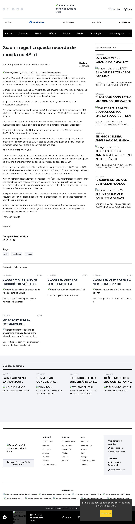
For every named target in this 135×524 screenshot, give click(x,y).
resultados (16, 254)
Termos (84, 465)
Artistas (65, 453)
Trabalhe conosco (49, 465)
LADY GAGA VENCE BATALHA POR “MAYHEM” (112, 60)
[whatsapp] (11, 239)
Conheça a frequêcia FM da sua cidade (18, 463)
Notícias (45, 445)
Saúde (80, 33)
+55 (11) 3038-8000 (117, 470)
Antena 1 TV (66, 449)
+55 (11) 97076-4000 (117, 452)
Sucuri (83, 453)
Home (8, 22)
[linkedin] (14, 239)
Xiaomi (29, 254)
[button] (4, 9)
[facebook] (4, 239)
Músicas (65, 457)
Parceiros (84, 441)
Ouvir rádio (39, 22)
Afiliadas (45, 453)
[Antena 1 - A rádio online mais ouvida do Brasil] (67, 9)
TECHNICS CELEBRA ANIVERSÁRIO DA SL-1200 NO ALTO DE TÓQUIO (112, 139)
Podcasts (96, 22)
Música (52, 33)
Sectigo (84, 457)
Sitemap (84, 449)
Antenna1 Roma (87, 445)
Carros (8, 33)
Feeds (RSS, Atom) (88, 461)
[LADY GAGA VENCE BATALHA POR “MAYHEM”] (113, 72)
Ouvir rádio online (68, 441)
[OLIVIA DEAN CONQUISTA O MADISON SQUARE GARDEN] (113, 112)
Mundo (38, 33)
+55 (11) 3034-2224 (117, 448)
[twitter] (7, 239)
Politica (66, 33)
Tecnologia (95, 33)
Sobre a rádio (47, 441)
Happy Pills (36, 515)
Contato (45, 461)
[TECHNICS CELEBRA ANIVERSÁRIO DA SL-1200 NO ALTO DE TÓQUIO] (113, 153)
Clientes (45, 457)
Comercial (124, 22)
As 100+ (65, 461)
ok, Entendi (106, 513)
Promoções (68, 22)
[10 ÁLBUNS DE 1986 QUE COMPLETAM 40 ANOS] (113, 194)
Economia (23, 33)
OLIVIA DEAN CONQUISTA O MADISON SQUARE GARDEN (113, 99)
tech (6, 254)
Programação (67, 445)
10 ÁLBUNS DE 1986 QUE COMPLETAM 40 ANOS (111, 181)
